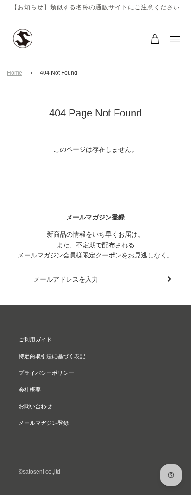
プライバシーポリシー (46, 373)
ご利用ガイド (35, 339)
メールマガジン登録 (44, 423)
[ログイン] (140, 38)
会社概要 (30, 389)
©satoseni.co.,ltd (39, 472)
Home (14, 73)
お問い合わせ (35, 406)
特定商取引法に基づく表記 (52, 356)
